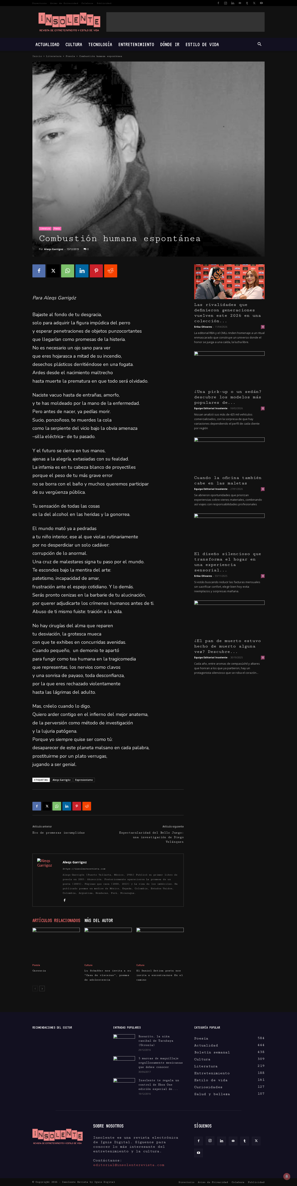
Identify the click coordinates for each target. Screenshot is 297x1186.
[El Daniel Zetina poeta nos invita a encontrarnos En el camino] (160, 944)
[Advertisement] (185, 22)
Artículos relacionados (56, 920)
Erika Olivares (203, 326)
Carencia (39, 970)
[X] (254, 3)
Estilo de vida (202, 44)
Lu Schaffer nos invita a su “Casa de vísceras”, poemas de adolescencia (107, 975)
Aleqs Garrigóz (61, 779)
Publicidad (104, 3)
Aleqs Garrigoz (53, 249)
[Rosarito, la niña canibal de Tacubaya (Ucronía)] (124, 1041)
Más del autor (99, 920)
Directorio (39, 3)
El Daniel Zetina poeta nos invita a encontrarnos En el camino (159, 975)
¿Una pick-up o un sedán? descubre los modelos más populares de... (228, 397)
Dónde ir (169, 44)
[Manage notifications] (286, 1176)
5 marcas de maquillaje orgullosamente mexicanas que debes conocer (160, 1063)
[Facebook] (218, 3)
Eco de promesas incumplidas (58, 832)
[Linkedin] (232, 3)
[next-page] (42, 988)
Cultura (73, 44)
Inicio (37, 56)
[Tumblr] (247, 3)
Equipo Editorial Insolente (210, 408)
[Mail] (240, 3)
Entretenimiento (136, 44)
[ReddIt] (110, 270)
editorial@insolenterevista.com (128, 1165)
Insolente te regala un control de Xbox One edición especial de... (158, 1085)
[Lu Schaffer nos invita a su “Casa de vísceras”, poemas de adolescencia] (108, 944)
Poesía (70, 56)
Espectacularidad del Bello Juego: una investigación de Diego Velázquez (151, 837)
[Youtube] (261, 3)
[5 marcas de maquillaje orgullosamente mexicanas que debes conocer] (124, 1062)
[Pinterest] (96, 270)
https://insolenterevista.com (84, 868)
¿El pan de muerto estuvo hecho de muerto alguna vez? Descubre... (227, 646)
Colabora (87, 3)
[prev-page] (35, 988)
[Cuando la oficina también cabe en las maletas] (229, 454)
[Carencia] (56, 944)
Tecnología (100, 44)
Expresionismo (84, 779)
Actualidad (47, 44)
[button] (259, 44)
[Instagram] (225, 3)
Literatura (54, 56)
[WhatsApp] (67, 270)
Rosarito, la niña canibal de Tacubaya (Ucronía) (155, 1041)
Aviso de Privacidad (64, 3)
